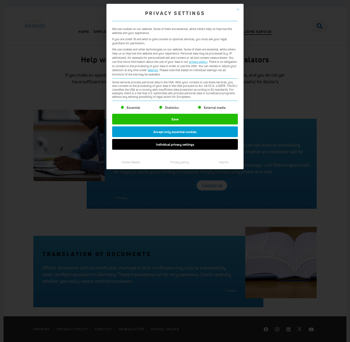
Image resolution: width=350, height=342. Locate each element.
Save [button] (175, 119)
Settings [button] (153, 70)
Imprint (224, 162)
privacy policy (198, 62)
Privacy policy (179, 162)
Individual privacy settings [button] (175, 144)
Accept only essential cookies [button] (175, 131)
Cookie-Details (131, 162)
